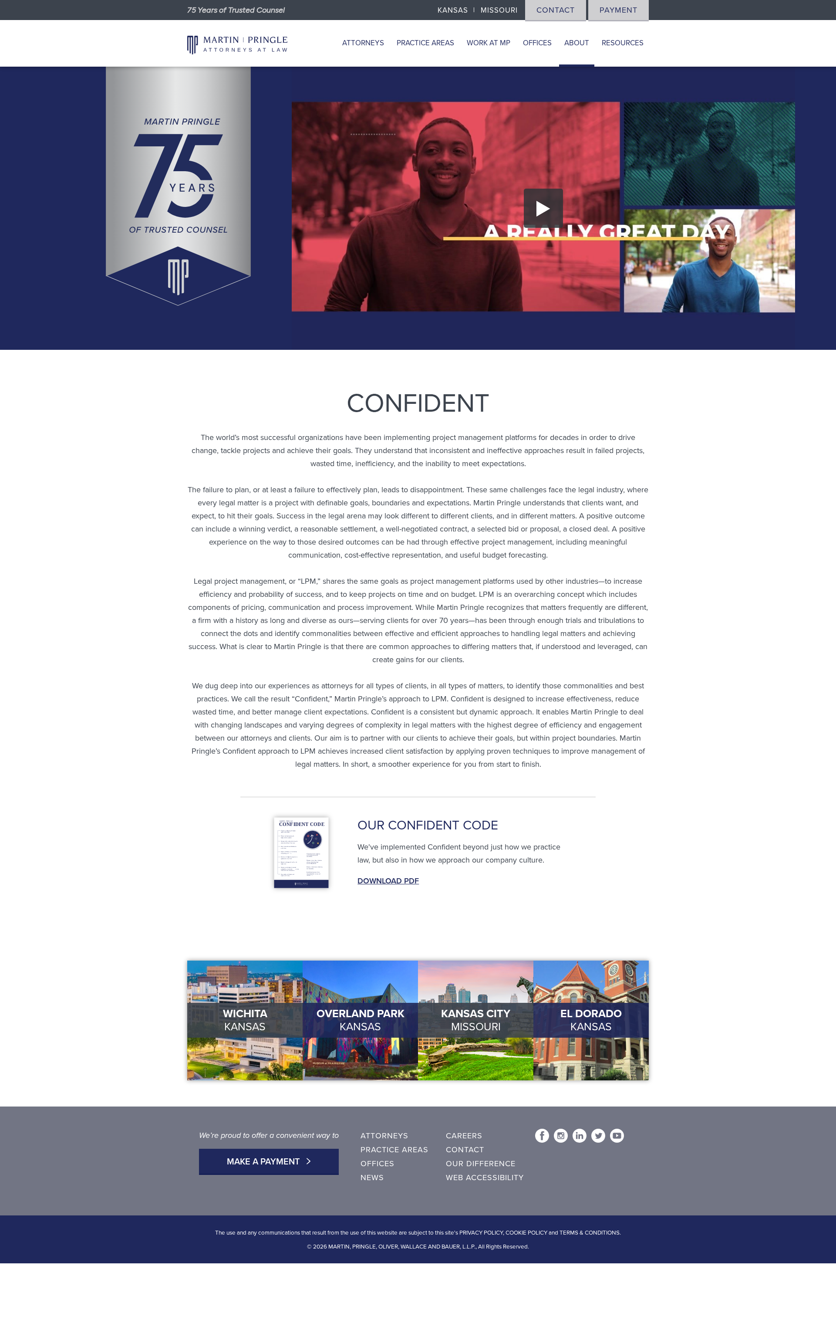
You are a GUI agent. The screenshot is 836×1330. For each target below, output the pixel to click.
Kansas (453, 10)
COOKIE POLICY (526, 1232)
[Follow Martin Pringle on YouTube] (617, 1136)
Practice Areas (425, 43)
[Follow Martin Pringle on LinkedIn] (580, 1136)
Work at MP (488, 43)
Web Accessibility (485, 1177)
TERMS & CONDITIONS (590, 1232)
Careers (464, 1135)
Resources (623, 43)
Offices (537, 43)
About (576, 43)
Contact (555, 10)
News (372, 1177)
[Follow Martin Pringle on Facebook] (542, 1136)
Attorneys (363, 43)
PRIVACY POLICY (481, 1232)
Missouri (499, 10)
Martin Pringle (237, 43)
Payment (618, 10)
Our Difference (481, 1163)
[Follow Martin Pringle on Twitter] (598, 1136)
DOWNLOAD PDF (388, 881)
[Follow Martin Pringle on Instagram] (561, 1136)
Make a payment (264, 1162)
